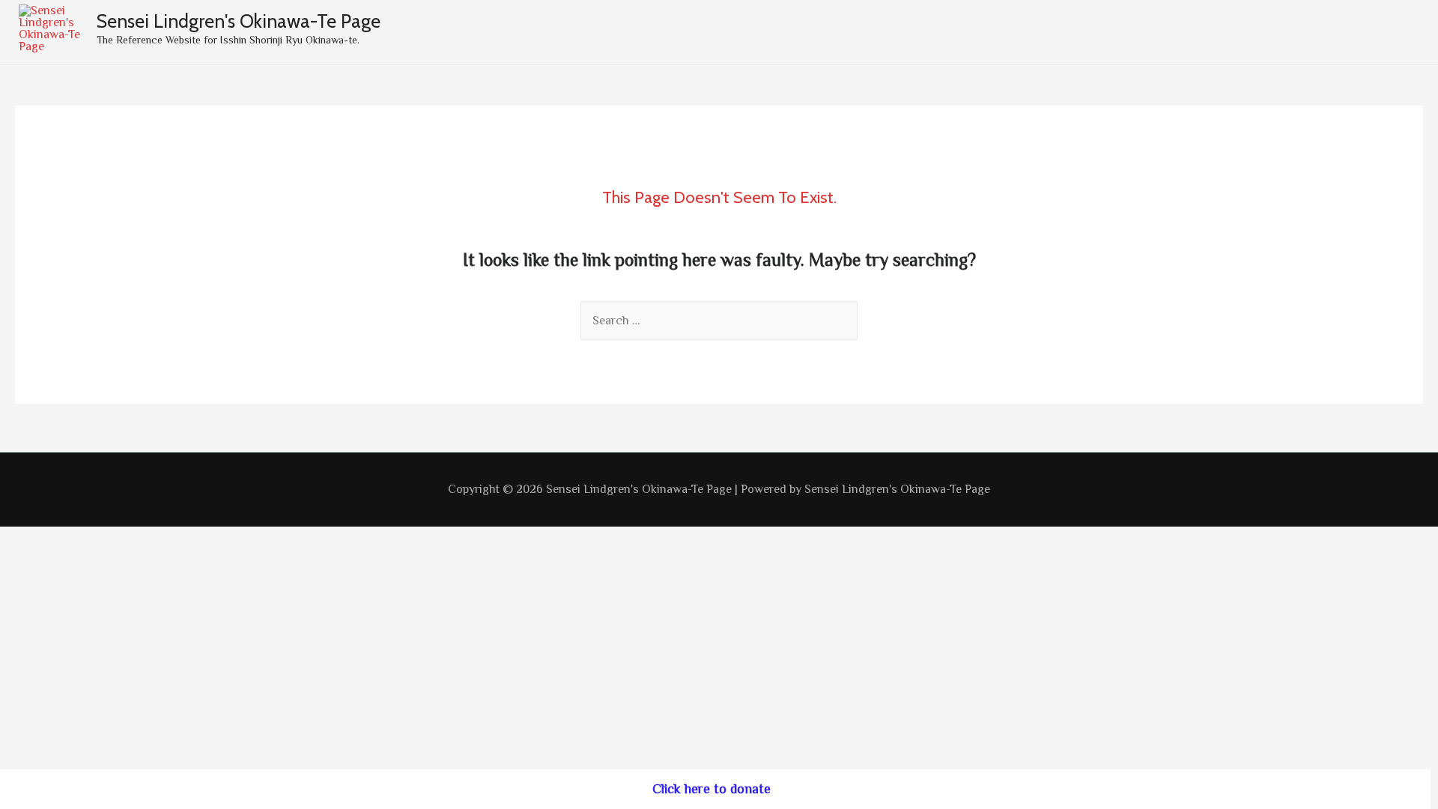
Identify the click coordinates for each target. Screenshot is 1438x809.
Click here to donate (711, 788)
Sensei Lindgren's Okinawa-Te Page (238, 21)
